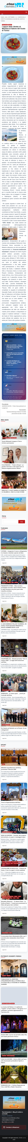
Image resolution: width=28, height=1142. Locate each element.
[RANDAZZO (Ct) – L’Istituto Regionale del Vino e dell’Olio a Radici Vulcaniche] (14, 1075)
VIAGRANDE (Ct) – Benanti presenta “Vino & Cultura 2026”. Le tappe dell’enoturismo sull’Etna (14, 660)
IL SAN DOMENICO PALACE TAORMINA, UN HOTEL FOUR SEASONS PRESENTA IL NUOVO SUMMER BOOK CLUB (13, 625)
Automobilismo (15, 861)
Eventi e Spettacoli (6, 437)
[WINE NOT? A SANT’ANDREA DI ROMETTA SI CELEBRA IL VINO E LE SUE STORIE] (14, 480)
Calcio (3, 863)
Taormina (4, 620)
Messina (10, 24)
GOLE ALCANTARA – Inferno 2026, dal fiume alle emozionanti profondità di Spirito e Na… (14, 346)
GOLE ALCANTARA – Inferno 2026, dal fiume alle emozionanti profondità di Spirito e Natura (14, 1060)
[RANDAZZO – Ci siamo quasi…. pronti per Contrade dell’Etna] (14, 683)
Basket (20, 861)
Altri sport (9, 861)
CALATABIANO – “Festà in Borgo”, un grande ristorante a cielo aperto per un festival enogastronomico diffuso (13, 466)
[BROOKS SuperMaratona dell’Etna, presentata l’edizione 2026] (14, 757)
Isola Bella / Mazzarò (11, 375)
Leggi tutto (4, 563)
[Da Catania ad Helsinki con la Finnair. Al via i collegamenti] (14, 718)
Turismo (3, 547)
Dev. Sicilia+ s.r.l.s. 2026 (8, 1122)
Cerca (4, 516)
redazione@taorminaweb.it (8, 1120)
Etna (7, 389)
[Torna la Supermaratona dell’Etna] (14, 792)
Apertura (8, 582)
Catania (3, 724)
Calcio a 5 (8, 863)
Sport (3, 764)
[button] (2, 12)
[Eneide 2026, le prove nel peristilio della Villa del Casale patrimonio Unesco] (14, 1024)
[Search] (26, 12)
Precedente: (14, 406)
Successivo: (16, 411)
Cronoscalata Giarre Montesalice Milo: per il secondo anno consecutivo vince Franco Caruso (13, 938)
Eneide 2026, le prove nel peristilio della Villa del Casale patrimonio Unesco (15, 354)
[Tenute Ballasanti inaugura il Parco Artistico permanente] (14, 431)
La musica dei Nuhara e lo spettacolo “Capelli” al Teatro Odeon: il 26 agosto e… (13, 362)
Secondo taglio (10, 831)
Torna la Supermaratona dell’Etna (10, 802)
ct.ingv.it (19, 398)
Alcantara (4, 582)
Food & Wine (4, 24)
